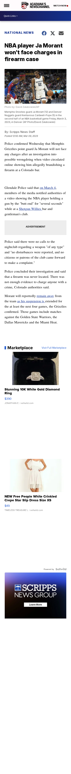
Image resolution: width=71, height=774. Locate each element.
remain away (45, 295)
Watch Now (60, 6)
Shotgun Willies (30, 208)
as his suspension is (31, 301)
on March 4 (48, 187)
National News (19, 32)
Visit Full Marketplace (54, 347)
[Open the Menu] (6, 5)
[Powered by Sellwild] (60, 569)
